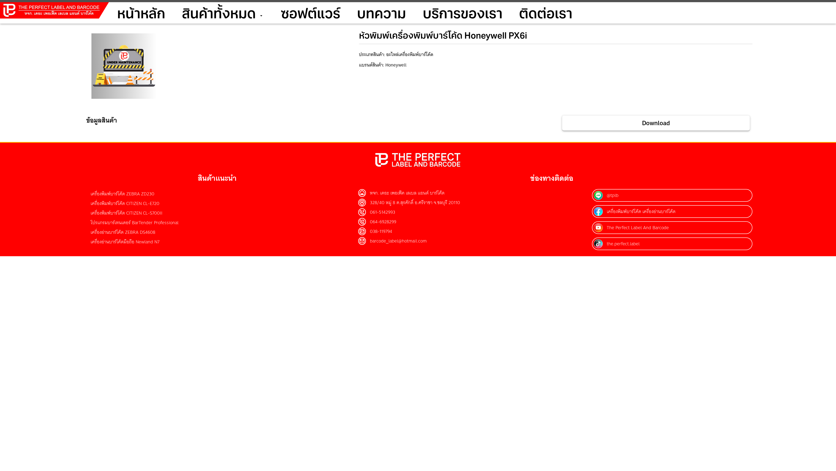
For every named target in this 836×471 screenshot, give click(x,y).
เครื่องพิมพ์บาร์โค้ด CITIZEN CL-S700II (126, 213)
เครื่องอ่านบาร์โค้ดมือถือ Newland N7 (125, 242)
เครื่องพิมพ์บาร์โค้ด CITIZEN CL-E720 (125, 203)
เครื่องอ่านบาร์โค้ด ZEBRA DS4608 (123, 232)
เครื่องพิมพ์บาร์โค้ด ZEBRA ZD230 (122, 194)
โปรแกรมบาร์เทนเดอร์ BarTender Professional (135, 222)
